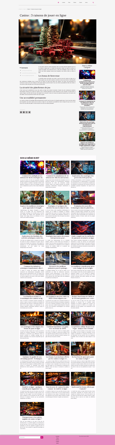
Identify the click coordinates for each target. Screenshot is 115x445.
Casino (80, 2)
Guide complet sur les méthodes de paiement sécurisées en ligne (83, 237)
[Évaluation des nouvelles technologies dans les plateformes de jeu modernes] (83, 197)
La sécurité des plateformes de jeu (29, 73)
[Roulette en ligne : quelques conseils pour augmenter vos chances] (32, 378)
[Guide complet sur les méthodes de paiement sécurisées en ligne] (83, 227)
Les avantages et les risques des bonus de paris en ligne (32, 327)
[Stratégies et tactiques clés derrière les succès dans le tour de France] (57, 197)
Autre (86, 2)
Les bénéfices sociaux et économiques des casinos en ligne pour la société (32, 298)
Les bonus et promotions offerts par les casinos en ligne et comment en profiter (57, 358)
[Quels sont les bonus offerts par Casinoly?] (83, 378)
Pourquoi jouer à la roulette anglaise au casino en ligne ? (32, 418)
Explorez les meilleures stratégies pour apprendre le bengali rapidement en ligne (87, 144)
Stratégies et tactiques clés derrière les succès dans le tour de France (57, 208)
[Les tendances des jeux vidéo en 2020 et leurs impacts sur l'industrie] (57, 288)
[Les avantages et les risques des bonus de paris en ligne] (32, 318)
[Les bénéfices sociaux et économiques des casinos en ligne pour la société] (32, 288)
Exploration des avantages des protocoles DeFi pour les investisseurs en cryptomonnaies (87, 124)
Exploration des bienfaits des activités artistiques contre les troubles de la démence (32, 238)
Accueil (20, 9)
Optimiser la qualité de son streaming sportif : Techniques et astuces (32, 358)
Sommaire (24, 68)
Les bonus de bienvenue (27, 70)
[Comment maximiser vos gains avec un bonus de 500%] (57, 318)
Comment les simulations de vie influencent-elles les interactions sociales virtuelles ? (87, 103)
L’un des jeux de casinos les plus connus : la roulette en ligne (57, 388)
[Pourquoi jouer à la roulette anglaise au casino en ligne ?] (32, 409)
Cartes (74, 2)
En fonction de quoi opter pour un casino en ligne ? (83, 358)
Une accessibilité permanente (28, 75)
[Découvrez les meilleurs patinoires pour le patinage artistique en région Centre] (57, 258)
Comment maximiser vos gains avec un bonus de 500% (57, 327)
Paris (69, 2)
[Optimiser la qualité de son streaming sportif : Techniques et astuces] (32, 348)
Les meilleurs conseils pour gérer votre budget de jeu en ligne (83, 267)
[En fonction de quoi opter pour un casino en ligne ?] (83, 348)
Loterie (63, 2)
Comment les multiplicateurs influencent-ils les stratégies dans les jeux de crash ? (87, 82)
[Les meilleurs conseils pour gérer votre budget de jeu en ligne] (83, 258)
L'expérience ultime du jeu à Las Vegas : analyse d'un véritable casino (83, 328)
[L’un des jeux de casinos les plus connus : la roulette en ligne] (57, 378)
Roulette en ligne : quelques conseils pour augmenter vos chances (32, 389)
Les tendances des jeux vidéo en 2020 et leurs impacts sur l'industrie (57, 298)
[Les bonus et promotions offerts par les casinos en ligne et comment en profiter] (57, 348)
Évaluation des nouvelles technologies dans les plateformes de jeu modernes (83, 208)
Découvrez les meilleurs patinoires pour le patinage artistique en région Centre (57, 268)
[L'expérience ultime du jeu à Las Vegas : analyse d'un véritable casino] (83, 318)
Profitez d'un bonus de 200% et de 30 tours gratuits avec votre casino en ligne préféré (83, 298)
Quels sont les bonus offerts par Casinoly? (83, 388)
